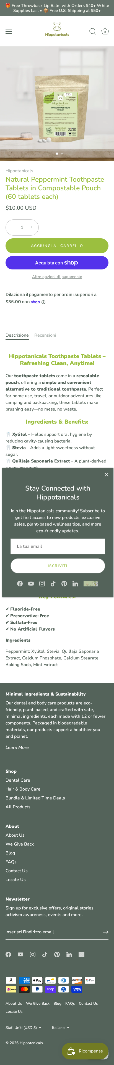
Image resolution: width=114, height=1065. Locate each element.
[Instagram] (42, 583)
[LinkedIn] (75, 583)
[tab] (20, 335)
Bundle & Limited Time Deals (35, 798)
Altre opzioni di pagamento (57, 276)
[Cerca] (93, 32)
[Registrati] (105, 932)
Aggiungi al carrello (57, 245)
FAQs (11, 862)
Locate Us (16, 880)
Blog (10, 853)
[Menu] (9, 31)
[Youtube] (31, 583)
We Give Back (20, 844)
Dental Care (18, 780)
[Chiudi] (106, 475)
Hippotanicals (19, 171)
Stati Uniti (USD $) (21, 1027)
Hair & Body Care (23, 789)
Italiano (58, 1027)
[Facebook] (20, 583)
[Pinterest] (64, 583)
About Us (15, 835)
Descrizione (17, 335)
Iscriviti (57, 565)
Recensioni (45, 335)
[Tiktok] (53, 583)
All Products (18, 807)
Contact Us (17, 871)
